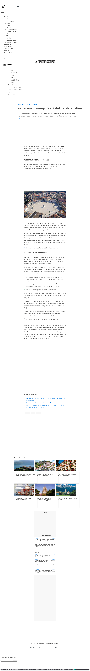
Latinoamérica (12, 29)
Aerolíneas (7, 55)
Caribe (9, 25)
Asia (8, 23)
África (9, 19)
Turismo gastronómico (11, 39)
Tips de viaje (8, 48)
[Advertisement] (42, 125)
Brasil (36, 543)
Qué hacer (7, 36)
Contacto (57, 647)
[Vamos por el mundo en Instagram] (6, 65)
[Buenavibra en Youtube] (10, 65)
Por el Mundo (21, 104)
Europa (9, 27)
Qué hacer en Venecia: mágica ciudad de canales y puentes (44, 403)
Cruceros (7, 50)
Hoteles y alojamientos (8, 45)
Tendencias (37, 563)
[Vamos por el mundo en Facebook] (4, 65)
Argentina (10, 21)
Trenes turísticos (10, 53)
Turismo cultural (12, 42)
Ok (75, 669)
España (38, 497)
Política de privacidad (35, 647)
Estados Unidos (12, 31)
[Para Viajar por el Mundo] (45, 62)
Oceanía (9, 34)
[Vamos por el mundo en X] (8, 65)
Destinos (7, 17)
